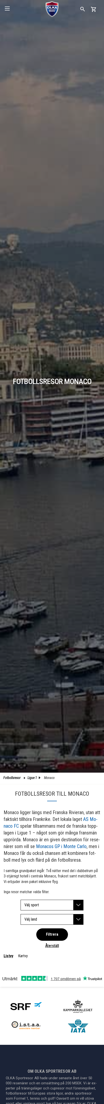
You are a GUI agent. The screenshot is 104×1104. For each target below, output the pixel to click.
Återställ (52, 945)
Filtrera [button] (52, 934)
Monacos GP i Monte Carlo (61, 846)
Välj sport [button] (31, 905)
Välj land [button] (30, 919)
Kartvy (23, 956)
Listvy (8, 956)
